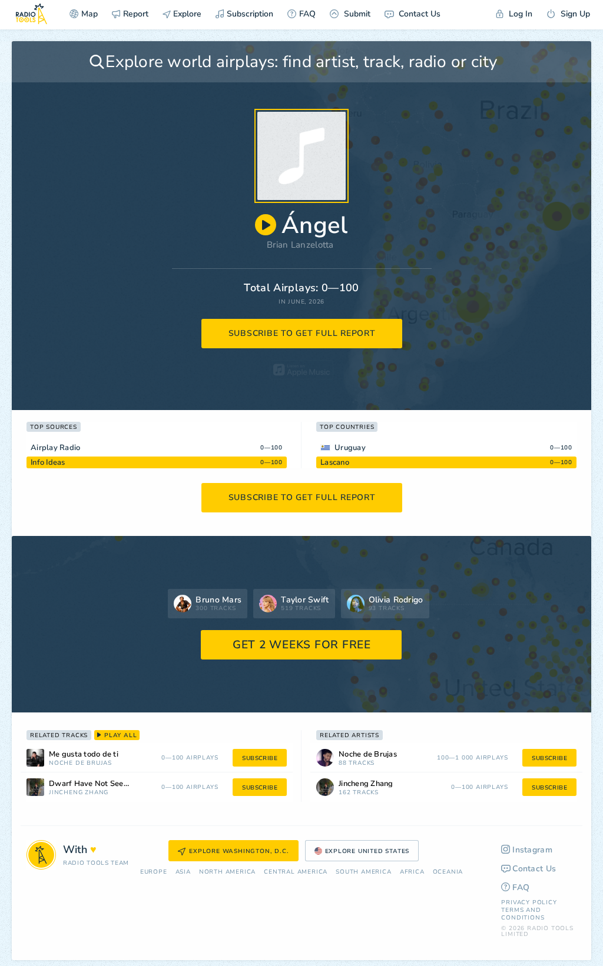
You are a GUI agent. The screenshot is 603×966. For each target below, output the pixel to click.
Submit (356, 13)
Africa (412, 872)
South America (363, 872)
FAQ (307, 13)
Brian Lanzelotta (300, 245)
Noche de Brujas (80, 763)
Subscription (250, 13)
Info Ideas (48, 462)
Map (89, 13)
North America (227, 872)
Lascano (334, 462)
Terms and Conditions (522, 914)
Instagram (532, 849)
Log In (519, 13)
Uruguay (350, 447)
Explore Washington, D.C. (239, 851)
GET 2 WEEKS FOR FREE (302, 644)
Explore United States (367, 851)
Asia (183, 872)
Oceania (448, 872)
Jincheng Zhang (78, 793)
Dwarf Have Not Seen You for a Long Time (105, 784)
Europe (153, 872)
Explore (186, 13)
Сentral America (295, 872)
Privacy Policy (528, 902)
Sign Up (574, 13)
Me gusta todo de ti (83, 754)
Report (135, 13)
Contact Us (418, 13)
